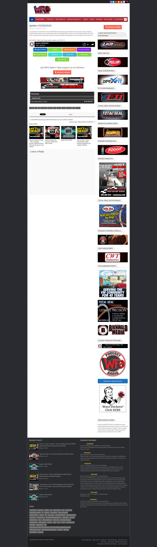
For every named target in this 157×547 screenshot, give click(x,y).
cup (51, 510)
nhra (54, 108)
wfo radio (40, 532)
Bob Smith (40, 510)
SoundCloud (70, 49)
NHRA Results (42, 522)
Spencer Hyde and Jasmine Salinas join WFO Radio (51, 141)
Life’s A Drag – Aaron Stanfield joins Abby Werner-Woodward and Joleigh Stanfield (84, 142)
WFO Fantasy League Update (49, 529)
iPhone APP (69, 54)
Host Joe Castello (62, 512)
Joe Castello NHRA (60, 515)
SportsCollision (70, 522)
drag (36, 108)
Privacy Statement (86, 540)
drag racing (69, 510)
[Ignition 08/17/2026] (68, 132)
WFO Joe (66, 529)
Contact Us (103, 540)
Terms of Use (95, 540)
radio (59, 522)
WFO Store (104, 542)
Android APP (84, 54)
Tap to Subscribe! (122, 544)
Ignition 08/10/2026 (45, 494)
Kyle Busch (33, 517)
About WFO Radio (112, 540)
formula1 (47, 512)
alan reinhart (33, 510)
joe (45, 515)
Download (63, 59)
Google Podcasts (41, 54)
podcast (59, 108)
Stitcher (56, 54)
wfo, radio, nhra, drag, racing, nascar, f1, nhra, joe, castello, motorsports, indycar (50, 527)
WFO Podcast (42, 28)
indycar (41, 515)
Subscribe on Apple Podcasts (113, 381)
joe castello (51, 515)
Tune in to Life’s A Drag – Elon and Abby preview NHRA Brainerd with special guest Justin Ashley (36, 143)
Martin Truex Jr (41, 517)
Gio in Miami (54, 512)
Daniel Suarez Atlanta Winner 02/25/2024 (81, 122)
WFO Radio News (122, 540)
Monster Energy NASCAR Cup (53, 517)
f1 (38, 108)
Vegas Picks (39, 525)
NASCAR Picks (33, 520)
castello (32, 108)
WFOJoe (78, 108)
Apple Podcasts (41, 49)
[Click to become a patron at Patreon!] (62, 75)
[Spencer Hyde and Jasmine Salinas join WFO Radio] (52, 132)
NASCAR (50, 108)
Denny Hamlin (56, 510)
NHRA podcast (33, 522)
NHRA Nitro (56, 520)
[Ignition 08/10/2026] (34, 497)
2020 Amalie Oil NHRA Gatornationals (117, 542)
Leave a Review (85, 49)
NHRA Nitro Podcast (66, 520)
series (63, 522)
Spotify (55, 49)
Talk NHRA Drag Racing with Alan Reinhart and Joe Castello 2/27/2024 (52, 119)
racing (63, 108)
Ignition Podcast (34, 515)
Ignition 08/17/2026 (66, 140)
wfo (74, 108)
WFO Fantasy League (35, 529)
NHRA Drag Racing (47, 520)
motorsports (44, 108)
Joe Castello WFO (71, 515)
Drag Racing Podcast (35, 512)
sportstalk (69, 108)
